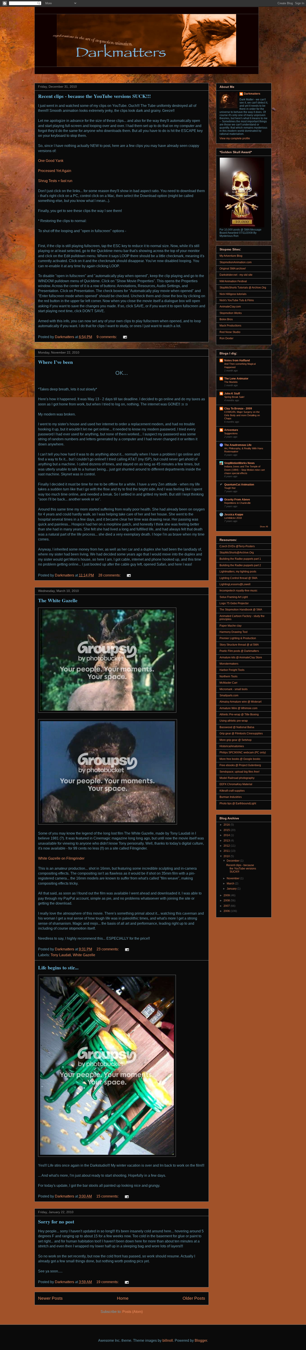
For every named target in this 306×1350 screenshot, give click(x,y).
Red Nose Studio (230, 332)
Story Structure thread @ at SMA (239, 644)
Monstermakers (229, 663)
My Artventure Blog (231, 255)
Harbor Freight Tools (232, 670)
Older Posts (194, 1298)
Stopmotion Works (231, 313)
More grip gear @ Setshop (236, 740)
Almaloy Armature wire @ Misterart (240, 701)
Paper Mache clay (230, 625)
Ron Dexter (226, 338)
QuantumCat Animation (239, 484)
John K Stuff (232, 393)
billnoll (167, 1340)
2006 (227, 911)
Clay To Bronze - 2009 (238, 408)
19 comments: (107, 1282)
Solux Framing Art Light (234, 597)
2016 (227, 824)
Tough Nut (229, 488)
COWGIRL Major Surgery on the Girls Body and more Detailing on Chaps (242, 415)
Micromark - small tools (234, 689)
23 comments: (108, 949)
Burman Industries (231, 797)
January (232, 888)
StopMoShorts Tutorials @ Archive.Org (243, 287)
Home (123, 1298)
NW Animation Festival (233, 281)
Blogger (201, 1340)
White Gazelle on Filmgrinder (61, 858)
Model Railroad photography (237, 778)
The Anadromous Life (238, 445)
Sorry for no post (56, 1221)
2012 (227, 845)
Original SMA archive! (233, 268)
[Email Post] (124, 337)
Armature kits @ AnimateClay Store (241, 657)
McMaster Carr (228, 682)
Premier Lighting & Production (238, 638)
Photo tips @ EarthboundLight (238, 803)
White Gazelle (84, 955)
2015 (227, 830)
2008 (227, 900)
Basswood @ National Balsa (237, 727)
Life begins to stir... (58, 967)
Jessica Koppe (233, 514)
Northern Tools (228, 676)
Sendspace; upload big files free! (239, 771)
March (231, 883)
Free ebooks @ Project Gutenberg (240, 765)
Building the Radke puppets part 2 (240, 565)
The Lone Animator (236, 378)
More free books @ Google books (240, 759)
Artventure (231, 430)
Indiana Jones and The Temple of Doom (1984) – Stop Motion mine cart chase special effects (244, 470)
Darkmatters (252, 93)
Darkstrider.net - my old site (236, 274)
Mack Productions (230, 325)
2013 (227, 840)
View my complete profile (235, 138)
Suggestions (231, 433)
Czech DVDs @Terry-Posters (237, 546)
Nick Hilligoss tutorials (233, 294)
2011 (227, 850)
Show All (264, 527)
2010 (227, 856)
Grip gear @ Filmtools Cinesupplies (241, 733)
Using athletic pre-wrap (234, 720)
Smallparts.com (229, 695)
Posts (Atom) (132, 1312)
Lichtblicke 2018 (233, 518)
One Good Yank (50, 161)
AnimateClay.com (230, 306)
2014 (227, 835)
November (233, 878)
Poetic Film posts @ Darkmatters (239, 651)
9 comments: (107, 337)
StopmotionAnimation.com (236, 262)
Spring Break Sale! (234, 397)
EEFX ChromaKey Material (236, 784)
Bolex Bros (226, 319)
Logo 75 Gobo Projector (234, 603)
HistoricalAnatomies (232, 746)
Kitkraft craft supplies (232, 790)
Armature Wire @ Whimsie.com (238, 708)
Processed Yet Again (54, 171)
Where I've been (55, 362)
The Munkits (231, 382)
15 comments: (107, 1196)
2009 (227, 895)
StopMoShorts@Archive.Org (237, 552)
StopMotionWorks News (239, 463)
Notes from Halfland (237, 360)
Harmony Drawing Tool (234, 632)
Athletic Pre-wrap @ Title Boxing (239, 714)
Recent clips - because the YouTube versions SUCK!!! (94, 96)
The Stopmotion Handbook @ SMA (241, 609)
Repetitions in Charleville (237, 503)
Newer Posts (50, 1298)
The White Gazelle (58, 600)
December (233, 860)
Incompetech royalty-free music (238, 590)
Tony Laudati (61, 955)
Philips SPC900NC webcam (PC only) (243, 752)
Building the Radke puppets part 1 (240, 558)
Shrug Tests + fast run (55, 181)
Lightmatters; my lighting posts (238, 571)
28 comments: (109, 575)
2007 (227, 905)
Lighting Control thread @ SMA (238, 578)
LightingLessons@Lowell (235, 584)
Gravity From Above (237, 499)
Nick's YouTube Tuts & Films (237, 300)
